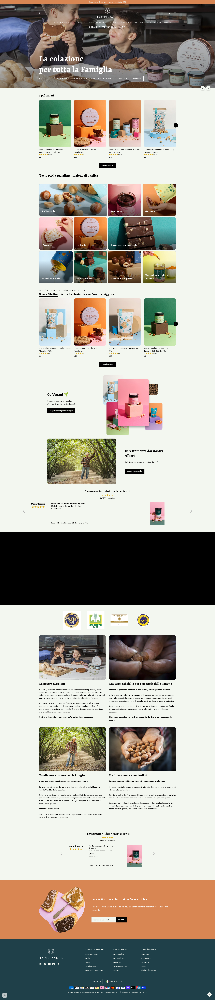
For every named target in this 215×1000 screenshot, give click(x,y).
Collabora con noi (92, 966)
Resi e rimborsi (118, 958)
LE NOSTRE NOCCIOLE (68, 22)
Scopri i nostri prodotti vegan (61, 411)
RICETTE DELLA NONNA (107, 27)
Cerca (143, 966)
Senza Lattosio (71, 294)
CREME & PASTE (87, 22)
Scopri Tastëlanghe (134, 471)
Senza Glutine (48, 294)
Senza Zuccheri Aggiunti (99, 294)
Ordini (87, 962)
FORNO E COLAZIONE (141, 22)
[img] (107, 495)
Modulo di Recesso (148, 970)
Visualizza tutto (107, 165)
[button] (43, 155)
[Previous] (202, 88)
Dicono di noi (146, 958)
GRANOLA (100, 22)
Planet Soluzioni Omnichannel (137, 992)
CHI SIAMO (93, 27)
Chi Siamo (145, 954)
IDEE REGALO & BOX (161, 22)
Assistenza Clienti (91, 954)
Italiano (95, 981)
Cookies (116, 970)
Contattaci (145, 962)
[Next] (208, 88)
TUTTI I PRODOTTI (51, 22)
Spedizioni (117, 962)
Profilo (87, 958)
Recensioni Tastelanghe (94, 970)
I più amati (46, 95)
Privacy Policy (118, 954)
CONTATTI (122, 27)
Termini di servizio (120, 966)
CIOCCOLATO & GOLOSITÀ (118, 22)
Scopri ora (133, 79)
